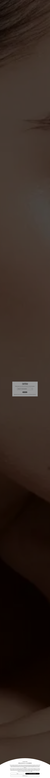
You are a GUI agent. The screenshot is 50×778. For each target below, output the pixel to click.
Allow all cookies (32, 773)
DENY (17, 773)
